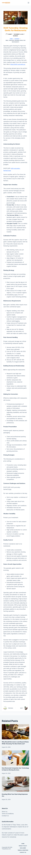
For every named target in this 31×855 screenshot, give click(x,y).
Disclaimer (23, 848)
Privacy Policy (23, 845)
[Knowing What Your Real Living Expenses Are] (15, 784)
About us (4, 811)
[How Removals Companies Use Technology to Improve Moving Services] (15, 757)
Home (22, 843)
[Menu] (28, 2)
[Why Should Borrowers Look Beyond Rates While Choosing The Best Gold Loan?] (15, 731)
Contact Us (5, 815)
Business (15, 35)
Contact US (23, 852)
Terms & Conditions (8, 813)
